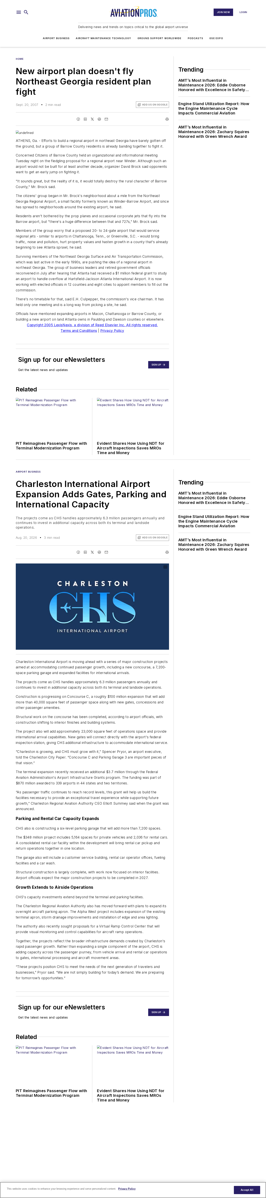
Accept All (247, 1189)
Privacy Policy (112, 331)
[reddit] (99, 119)
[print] (167, 119)
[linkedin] (85, 119)
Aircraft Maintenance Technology (103, 38)
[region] (133, 1190)
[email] (106, 119)
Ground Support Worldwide (159, 38)
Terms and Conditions (79, 331)
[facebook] (78, 119)
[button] (19, 12)
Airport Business (56, 38)
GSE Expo (216, 38)
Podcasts (195, 38)
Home (19, 58)
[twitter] (92, 119)
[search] (26, 12)
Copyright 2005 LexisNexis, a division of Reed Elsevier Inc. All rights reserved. (92, 325)
